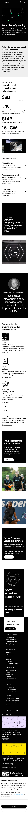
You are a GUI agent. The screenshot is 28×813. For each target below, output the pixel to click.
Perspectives (9, 674)
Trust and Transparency (12, 701)
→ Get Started (10, 687)
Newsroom (9, 661)
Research (9, 672)
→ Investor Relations (12, 692)
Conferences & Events (12, 663)
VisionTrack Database (12, 703)
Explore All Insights (11, 670)
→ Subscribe (9, 681)
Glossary (8, 705)
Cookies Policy (18, 794)
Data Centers (10, 646)
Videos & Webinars (11, 679)
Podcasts (8, 676)
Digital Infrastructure (11, 642)
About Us (8, 652)
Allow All (14, 806)
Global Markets (10, 637)
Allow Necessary (14, 810)
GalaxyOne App (10, 644)
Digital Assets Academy (12, 698)
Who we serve (10, 655)
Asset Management (11, 639)
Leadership (9, 657)
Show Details (20, 802)
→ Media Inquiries (11, 690)
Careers (8, 659)
